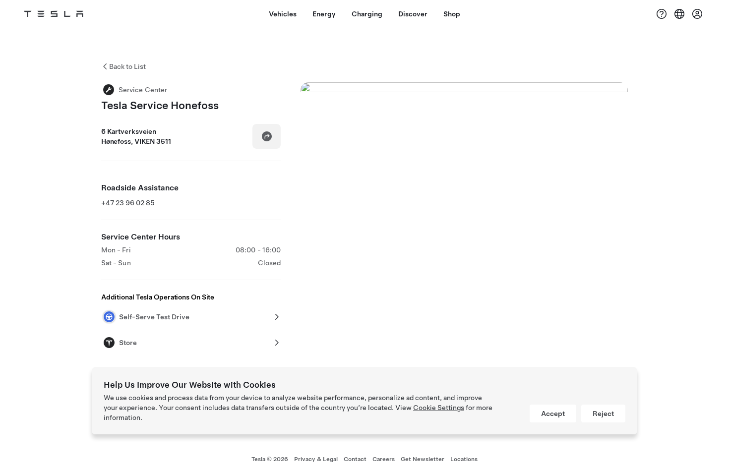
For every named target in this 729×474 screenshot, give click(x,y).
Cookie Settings (438, 408)
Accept (553, 413)
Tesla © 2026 (269, 459)
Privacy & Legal (316, 459)
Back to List (127, 66)
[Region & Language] (679, 14)
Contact (355, 459)
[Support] (661, 14)
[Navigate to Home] (53, 14)
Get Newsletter (422, 459)
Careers (383, 459)
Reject (603, 413)
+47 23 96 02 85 (128, 203)
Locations (464, 459)
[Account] (697, 14)
